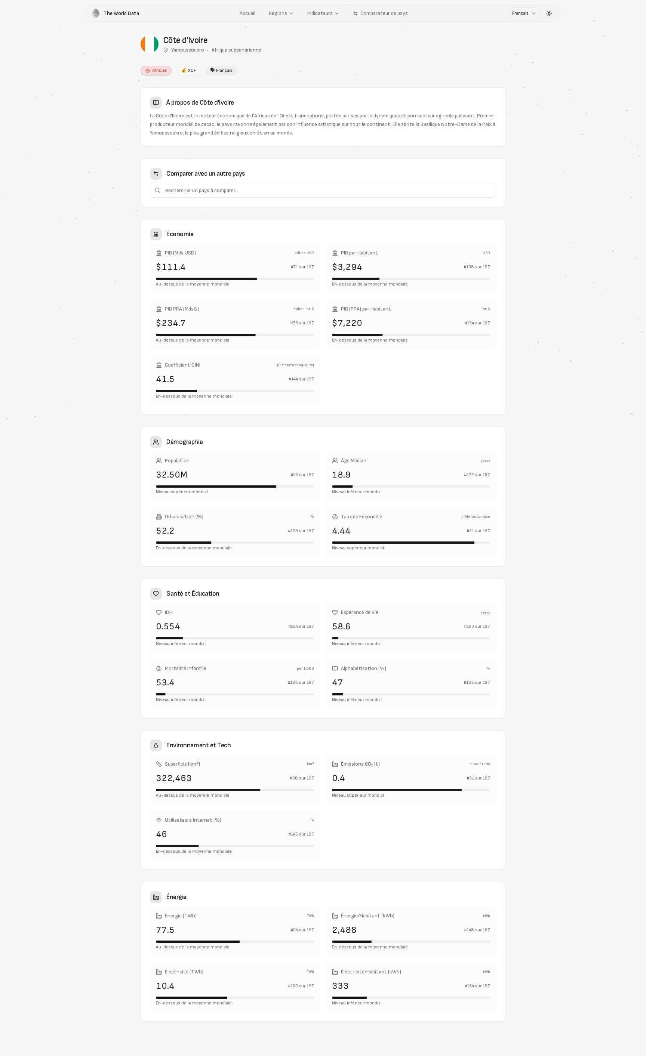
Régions (278, 13)
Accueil (247, 13)
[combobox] (524, 13)
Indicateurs (320, 13)
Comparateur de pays (384, 13)
